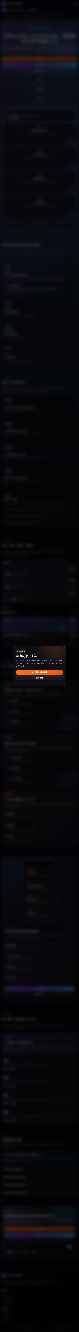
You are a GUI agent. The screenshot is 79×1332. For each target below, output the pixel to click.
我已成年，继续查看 (39, 672)
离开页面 (39, 678)
